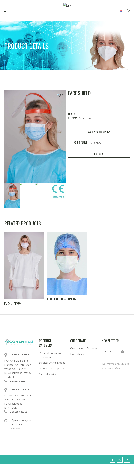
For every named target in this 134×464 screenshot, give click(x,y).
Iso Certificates (78, 354)
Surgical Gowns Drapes (52, 362)
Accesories (85, 118)
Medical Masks (47, 374)
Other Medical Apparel (51, 368)
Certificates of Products (83, 348)
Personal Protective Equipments (50, 355)
